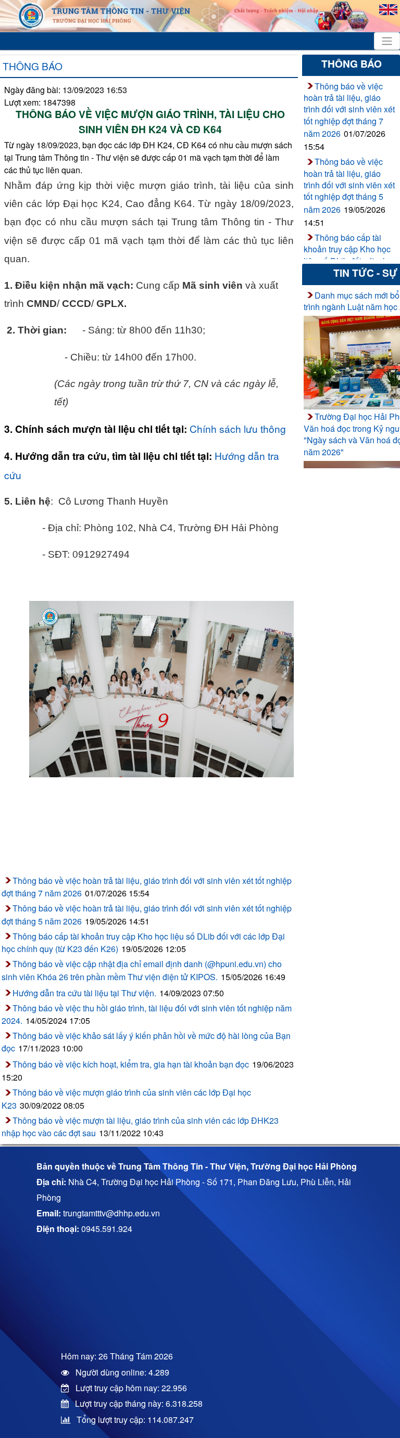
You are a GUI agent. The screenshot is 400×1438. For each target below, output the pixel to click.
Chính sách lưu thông (238, 428)
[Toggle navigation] (387, 41)
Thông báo (33, 66)
